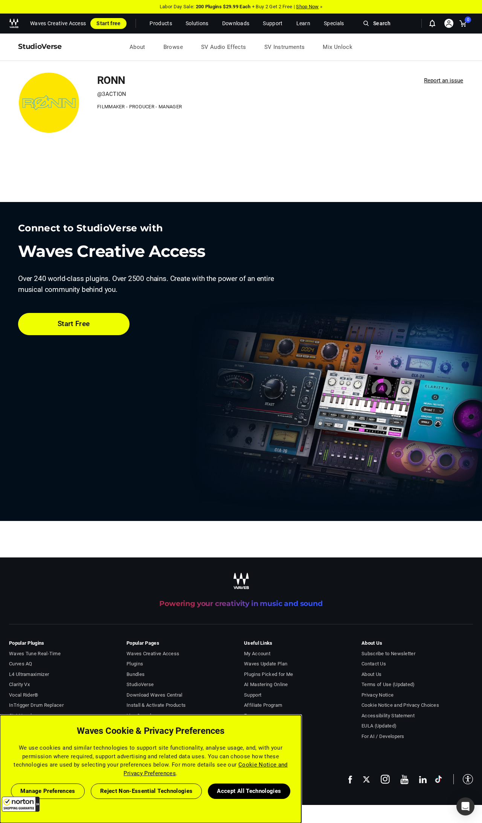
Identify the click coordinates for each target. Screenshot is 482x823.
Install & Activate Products (156, 705)
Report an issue (443, 80)
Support (252, 695)
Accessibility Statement (388, 715)
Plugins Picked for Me (268, 674)
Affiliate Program (263, 705)
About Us (371, 674)
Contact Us (374, 664)
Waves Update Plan (265, 664)
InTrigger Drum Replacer (36, 705)
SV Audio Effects (223, 47)
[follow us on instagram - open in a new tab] (385, 779)
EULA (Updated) (379, 726)
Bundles (136, 674)
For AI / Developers (383, 736)
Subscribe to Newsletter (388, 653)
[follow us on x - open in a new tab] (366, 780)
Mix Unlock (337, 47)
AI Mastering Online (266, 684)
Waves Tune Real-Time (35, 653)
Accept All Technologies (249, 791)
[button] (21, 804)
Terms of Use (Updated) (388, 684)
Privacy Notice (378, 695)
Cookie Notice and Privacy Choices (400, 705)
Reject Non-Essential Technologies (146, 791)
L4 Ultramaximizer (29, 674)
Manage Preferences (47, 791)
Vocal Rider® (23, 695)
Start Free (74, 323)
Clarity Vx (19, 684)
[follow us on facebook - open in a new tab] (350, 779)
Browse (173, 47)
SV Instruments (284, 47)
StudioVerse (140, 684)
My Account (257, 653)
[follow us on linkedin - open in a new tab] (423, 779)
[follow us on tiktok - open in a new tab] (438, 779)
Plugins (135, 664)
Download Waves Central (155, 695)
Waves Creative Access (58, 23)
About (137, 47)
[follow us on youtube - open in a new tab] (404, 779)
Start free (108, 23)
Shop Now (307, 6)
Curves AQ (20, 664)
